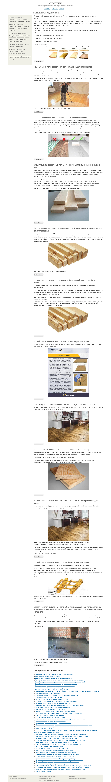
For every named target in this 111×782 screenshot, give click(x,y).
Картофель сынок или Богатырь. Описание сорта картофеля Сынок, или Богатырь (60, 740)
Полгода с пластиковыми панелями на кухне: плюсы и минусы (54, 674)
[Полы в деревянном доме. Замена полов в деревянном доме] (68, 145)
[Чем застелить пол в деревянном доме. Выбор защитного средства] (68, 94)
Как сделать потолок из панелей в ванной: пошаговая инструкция (55, 711)
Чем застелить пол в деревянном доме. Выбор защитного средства (63, 67)
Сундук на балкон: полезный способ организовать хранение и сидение (57, 695)
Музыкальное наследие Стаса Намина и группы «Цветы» (53, 707)
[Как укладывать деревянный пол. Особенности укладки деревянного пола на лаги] (68, 205)
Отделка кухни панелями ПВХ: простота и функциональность (53, 678)
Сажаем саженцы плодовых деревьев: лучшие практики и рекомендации (58, 754)
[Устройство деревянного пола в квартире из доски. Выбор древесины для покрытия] (68, 525)
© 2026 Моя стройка (13, 776)
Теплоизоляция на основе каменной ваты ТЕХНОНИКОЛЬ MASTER (56, 738)
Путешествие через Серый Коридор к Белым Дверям (51, 688)
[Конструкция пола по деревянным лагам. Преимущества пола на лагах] (68, 426)
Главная (47, 8)
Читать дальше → (38, 61)
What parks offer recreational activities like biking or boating (52, 690)
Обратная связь (72, 776)
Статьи (61, 8)
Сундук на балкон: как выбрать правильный (49, 697)
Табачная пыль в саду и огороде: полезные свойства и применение (56, 701)
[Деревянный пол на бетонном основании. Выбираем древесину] (68, 476)
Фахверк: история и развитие (44, 729)
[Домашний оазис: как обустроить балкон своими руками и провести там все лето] (68, 53)
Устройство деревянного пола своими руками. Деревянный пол (61, 341)
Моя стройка (55, 3)
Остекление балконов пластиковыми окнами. (49, 746)
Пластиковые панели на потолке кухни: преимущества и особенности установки (59, 680)
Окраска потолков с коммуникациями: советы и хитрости (53, 703)
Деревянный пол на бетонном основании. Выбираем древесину (61, 449)
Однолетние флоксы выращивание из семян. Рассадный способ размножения (59, 760)
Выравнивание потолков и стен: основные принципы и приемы (55, 756)
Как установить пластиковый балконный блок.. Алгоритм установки (56, 752)
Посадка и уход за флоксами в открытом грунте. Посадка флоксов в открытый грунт (61, 770)
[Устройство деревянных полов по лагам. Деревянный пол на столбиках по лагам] (68, 320)
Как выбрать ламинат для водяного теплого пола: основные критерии (57, 727)
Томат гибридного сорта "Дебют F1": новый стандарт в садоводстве (56, 742)
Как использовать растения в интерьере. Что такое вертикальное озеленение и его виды (62, 768)
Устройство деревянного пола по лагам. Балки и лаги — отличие (61, 562)
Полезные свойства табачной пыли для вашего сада (52, 699)
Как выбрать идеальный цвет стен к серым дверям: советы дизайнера (56, 684)
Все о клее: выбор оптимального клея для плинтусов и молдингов (55, 758)
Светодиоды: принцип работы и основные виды (50, 717)
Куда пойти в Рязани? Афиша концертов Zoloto (50, 715)
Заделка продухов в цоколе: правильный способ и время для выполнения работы (60, 719)
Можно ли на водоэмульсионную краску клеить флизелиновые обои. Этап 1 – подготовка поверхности (19, 35)
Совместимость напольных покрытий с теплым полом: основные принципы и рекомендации (64, 725)
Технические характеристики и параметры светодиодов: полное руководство (59, 713)
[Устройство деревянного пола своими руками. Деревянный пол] (68, 372)
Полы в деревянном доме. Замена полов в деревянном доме (60, 117)
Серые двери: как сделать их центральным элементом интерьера (55, 686)
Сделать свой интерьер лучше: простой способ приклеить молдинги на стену (59, 744)
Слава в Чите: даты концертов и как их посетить (50, 709)
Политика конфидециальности (45, 778)
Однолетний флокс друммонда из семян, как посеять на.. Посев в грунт (57, 762)
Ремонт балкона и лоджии (43, 771)
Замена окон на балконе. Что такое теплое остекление (52, 748)
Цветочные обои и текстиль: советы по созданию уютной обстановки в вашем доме (61, 734)
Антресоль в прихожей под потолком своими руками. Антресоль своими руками (17, 51)
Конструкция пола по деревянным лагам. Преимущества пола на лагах (64, 404)
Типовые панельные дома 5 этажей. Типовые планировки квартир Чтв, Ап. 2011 (20, 57)
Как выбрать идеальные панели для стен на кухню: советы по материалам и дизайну (60, 682)
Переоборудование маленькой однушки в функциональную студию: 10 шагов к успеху (62, 736)
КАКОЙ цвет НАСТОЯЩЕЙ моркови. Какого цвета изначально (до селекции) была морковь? (63, 766)
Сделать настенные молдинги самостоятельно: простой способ (55, 750)
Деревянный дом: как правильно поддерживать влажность (53, 723)
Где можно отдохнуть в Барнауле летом (48, 694)
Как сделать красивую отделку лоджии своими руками (52, 764)
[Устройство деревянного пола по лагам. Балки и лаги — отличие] (68, 586)
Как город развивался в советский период (47, 676)
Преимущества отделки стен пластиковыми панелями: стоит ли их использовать (60, 705)
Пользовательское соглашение (49, 776)
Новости (55, 8)
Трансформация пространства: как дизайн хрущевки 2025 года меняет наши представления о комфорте (67, 692)
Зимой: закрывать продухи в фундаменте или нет (50, 721)
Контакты (41, 776)
